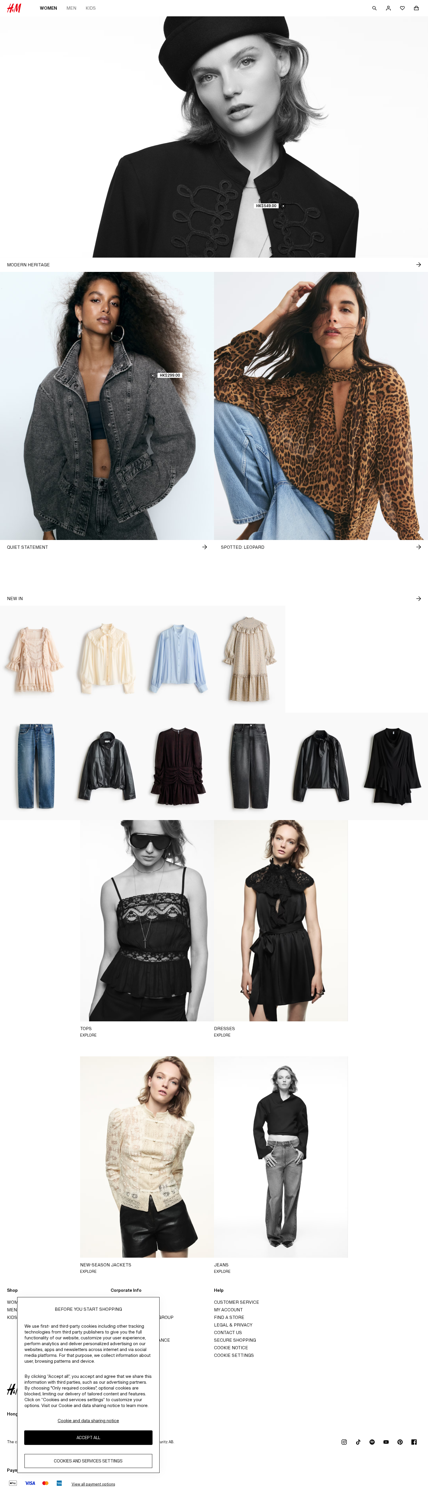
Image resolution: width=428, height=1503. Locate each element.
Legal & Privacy (233, 1324)
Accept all (88, 1437)
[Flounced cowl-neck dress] (392, 766)
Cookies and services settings (88, 1460)
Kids (91, 8)
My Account (228, 1309)
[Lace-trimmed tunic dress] (392, 659)
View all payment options (93, 1484)
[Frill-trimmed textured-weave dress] (249, 659)
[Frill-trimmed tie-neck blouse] (107, 659)
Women (48, 8)
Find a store (229, 1317)
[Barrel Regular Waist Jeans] (249, 766)
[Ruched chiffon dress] (178, 766)
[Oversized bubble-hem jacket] (321, 659)
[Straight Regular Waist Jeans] (35, 766)
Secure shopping (235, 1340)
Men (71, 8)
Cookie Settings (234, 1355)
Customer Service (236, 1302)
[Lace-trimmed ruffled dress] (35, 659)
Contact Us (228, 1332)
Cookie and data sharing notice (88, 1420)
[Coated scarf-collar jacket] (321, 766)
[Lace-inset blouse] (178, 659)
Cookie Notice (231, 1347)
